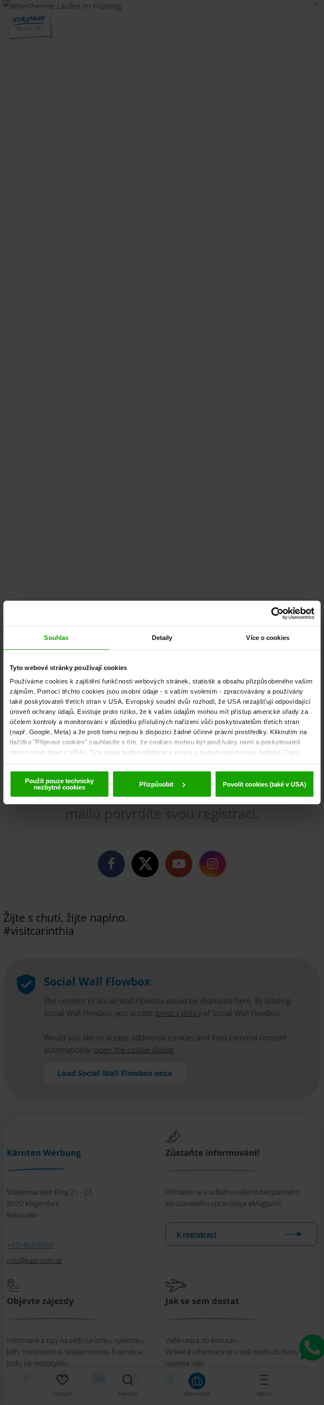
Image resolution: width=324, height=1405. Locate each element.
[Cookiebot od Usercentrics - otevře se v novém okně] (277, 613)
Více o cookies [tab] (267, 637)
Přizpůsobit (157, 784)
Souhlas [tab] (56, 637)
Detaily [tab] (162, 637)
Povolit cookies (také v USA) (264, 784)
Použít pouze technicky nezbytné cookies (59, 784)
